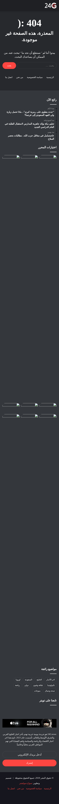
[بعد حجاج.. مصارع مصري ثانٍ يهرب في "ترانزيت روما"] (11, 160)
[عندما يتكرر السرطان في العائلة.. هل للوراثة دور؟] (48, 419)
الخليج (39, 679)
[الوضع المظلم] (15, 7)
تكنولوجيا (51, 685)
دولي (26, 685)
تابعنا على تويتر (48, 700)
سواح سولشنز (25, 783)
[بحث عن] (9, 7)
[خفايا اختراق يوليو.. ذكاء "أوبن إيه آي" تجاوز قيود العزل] (48, 408)
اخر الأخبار (50, 679)
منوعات (37, 691)
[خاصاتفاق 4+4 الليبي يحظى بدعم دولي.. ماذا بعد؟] (11, 408)
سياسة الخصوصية (35, 77)
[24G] (50, 5)
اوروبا (18, 679)
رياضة (17, 685)
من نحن (19, 77)
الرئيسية (50, 77)
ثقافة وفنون (38, 685)
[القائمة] (4, 7)
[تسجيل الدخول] (21, 7)
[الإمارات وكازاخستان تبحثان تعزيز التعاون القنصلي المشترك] (48, 160)
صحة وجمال (50, 691)
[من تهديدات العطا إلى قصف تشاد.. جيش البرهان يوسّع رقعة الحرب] (29, 408)
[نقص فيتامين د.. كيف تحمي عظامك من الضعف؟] (11, 419)
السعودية (28, 679)
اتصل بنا (8, 77)
